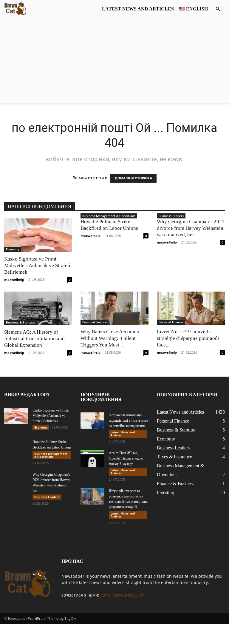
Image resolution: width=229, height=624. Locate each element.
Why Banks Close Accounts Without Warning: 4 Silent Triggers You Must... (110, 338)
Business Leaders (171, 216)
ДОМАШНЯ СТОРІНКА (133, 178)
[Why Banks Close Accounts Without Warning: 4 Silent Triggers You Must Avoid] (114, 308)
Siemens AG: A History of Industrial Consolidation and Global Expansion (34, 338)
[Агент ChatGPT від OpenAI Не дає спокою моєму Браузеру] (92, 458)
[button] (218, 9)
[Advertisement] (114, 61)
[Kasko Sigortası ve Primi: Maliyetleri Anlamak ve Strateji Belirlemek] (38, 235)
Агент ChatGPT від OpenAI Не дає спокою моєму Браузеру (126, 458)
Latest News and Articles (138, 8)
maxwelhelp (14, 279)
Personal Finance (94, 322)
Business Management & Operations (108, 216)
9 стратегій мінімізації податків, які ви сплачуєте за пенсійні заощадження (128, 420)
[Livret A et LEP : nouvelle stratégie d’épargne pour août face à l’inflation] (191, 308)
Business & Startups (20, 322)
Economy (12, 249)
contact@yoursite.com (122, 595)
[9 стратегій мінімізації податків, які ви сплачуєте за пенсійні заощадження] (92, 420)
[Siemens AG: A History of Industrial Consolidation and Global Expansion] (38, 308)
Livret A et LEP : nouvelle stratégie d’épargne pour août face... (188, 338)
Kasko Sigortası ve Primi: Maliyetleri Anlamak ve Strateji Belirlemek (37, 265)
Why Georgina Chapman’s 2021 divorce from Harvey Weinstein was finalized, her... (191, 228)
